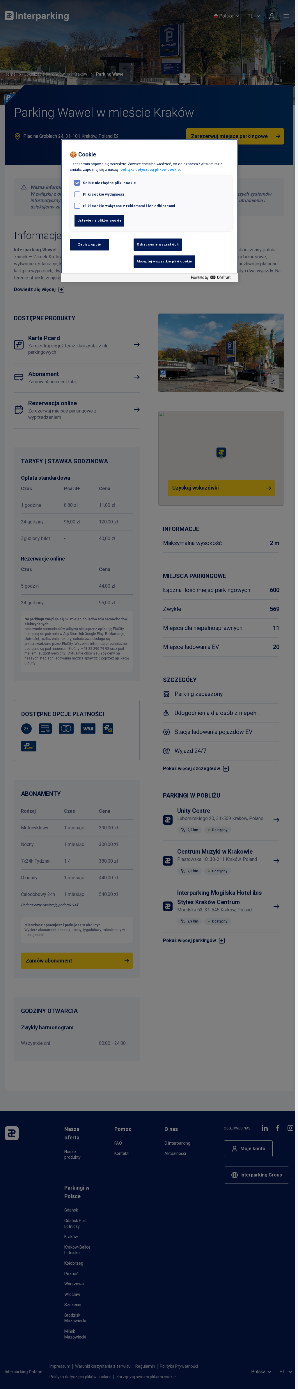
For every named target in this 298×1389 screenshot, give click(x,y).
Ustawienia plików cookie (99, 220)
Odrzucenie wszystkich (158, 244)
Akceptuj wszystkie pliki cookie (164, 261)
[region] (149, 210)
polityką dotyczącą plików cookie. (150, 169)
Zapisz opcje (89, 244)
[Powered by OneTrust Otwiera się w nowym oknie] (213, 278)
